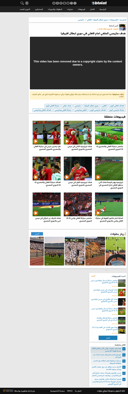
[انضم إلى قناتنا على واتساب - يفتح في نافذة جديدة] (71, 3)
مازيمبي (78, 105)
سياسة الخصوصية (57, 391)
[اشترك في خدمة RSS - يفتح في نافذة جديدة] (75, 3)
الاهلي (104, 105)
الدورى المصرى (24, 9)
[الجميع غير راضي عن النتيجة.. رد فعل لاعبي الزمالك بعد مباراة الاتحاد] (116, 251)
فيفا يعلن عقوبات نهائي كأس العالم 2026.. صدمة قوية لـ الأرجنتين (106, 349)
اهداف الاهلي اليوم (117, 105)
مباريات (70, 9)
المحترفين (39, 9)
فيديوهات (81, 9)
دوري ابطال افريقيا (91, 105)
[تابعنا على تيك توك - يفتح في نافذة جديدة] (64, 3)
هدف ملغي (67, 105)
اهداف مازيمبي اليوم (98, 110)
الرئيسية (103, 9)
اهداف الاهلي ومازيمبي (42, 110)
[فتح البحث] (22, 3)
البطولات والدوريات (55, 9)
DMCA (69, 391)
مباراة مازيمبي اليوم (116, 110)
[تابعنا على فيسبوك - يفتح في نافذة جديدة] (53, 3)
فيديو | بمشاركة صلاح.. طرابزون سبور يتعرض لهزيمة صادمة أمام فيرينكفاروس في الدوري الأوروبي (106, 381)
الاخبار (92, 9)
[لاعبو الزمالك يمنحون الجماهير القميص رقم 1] (54, 251)
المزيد (37, 234)
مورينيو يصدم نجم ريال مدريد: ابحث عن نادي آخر (107, 356)
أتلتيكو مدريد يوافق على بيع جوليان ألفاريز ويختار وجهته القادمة (106, 368)
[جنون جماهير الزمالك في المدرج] (75, 251)
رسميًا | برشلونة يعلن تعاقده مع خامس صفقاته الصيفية (107, 362)
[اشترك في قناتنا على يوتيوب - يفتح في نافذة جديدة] (61, 3)
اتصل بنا (78, 391)
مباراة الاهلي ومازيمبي (63, 110)
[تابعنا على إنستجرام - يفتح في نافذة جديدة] (57, 3)
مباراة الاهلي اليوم (52, 105)
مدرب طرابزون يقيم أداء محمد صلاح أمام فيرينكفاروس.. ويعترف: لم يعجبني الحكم (106, 374)
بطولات (99, 391)
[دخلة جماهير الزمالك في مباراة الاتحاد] (95, 251)
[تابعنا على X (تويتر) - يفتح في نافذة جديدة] (67, 3)
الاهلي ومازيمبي (81, 110)
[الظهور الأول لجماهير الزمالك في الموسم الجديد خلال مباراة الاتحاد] (34, 251)
